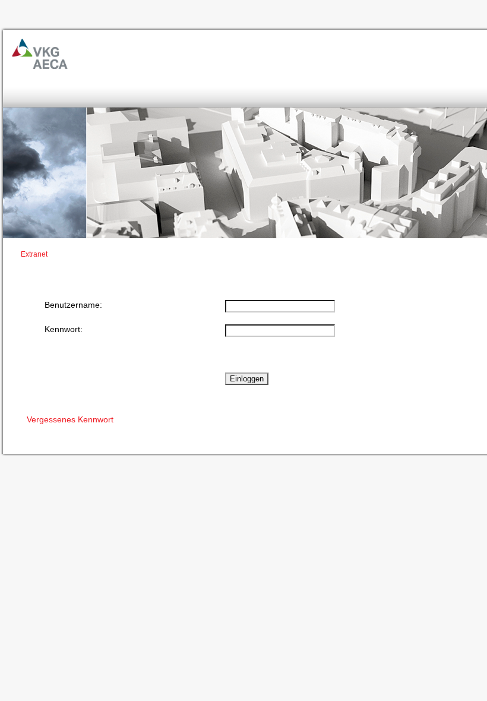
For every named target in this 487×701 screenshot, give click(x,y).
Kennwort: (64, 329)
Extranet (34, 254)
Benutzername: (73, 305)
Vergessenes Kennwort (70, 419)
